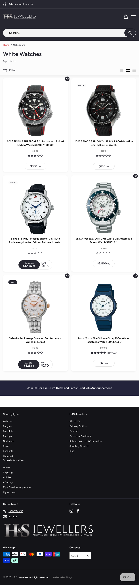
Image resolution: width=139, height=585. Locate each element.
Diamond (8, 456)
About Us (75, 421)
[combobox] (69, 33)
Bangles (7, 426)
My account (9, 492)
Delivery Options (78, 426)
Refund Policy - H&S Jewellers (86, 441)
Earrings (7, 436)
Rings (6, 446)
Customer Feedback (80, 436)
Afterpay (8, 482)
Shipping (8, 472)
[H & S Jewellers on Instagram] (71, 510)
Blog (72, 451)
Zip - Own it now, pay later (17, 487)
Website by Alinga (62, 577)
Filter (12, 70)
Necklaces (8, 441)
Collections (19, 45)
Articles (7, 477)
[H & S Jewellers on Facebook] (78, 510)
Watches (7, 421)
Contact (74, 431)
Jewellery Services (79, 446)
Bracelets (8, 431)
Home (6, 45)
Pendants (8, 451)
